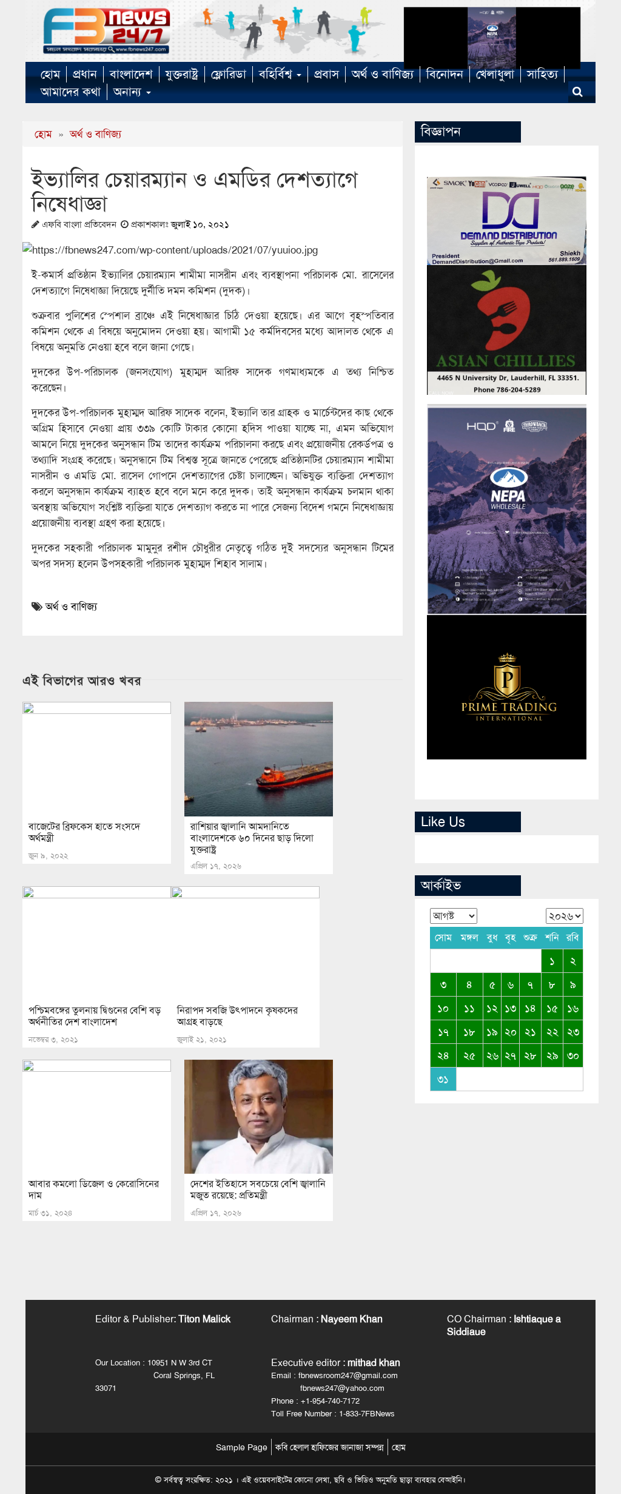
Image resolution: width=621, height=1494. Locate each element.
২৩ (573, 1031)
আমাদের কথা (71, 91)
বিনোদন (444, 74)
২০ (511, 1031)
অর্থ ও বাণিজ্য (383, 74)
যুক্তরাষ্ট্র (182, 74)
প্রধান (85, 74)
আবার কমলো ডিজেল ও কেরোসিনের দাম (94, 1189)
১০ (443, 1008)
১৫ (552, 1008)
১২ (492, 1008)
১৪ (530, 1008)
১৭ (443, 1031)
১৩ (510, 1008)
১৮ (469, 1031)
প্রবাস (326, 74)
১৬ (573, 1008)
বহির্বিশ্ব (277, 74)
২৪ (443, 1055)
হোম (50, 74)
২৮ (530, 1055)
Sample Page (241, 1447)
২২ (552, 1031)
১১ (469, 1008)
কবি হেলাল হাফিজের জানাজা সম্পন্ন (329, 1447)
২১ (530, 1031)
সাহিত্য (542, 74)
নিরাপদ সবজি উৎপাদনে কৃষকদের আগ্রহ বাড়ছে (237, 1016)
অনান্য (129, 91)
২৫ (469, 1055)
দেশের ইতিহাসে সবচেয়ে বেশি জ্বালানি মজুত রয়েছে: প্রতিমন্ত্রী (258, 1189)
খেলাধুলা (495, 74)
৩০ (573, 1055)
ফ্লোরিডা (228, 74)
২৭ (510, 1055)
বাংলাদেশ (131, 74)
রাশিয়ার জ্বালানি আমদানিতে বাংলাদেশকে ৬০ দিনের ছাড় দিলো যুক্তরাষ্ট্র (252, 838)
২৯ (552, 1055)
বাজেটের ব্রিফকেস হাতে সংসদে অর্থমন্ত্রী (84, 832)
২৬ (492, 1055)
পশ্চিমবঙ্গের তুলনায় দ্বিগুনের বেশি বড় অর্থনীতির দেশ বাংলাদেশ (95, 1016)
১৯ (492, 1031)
